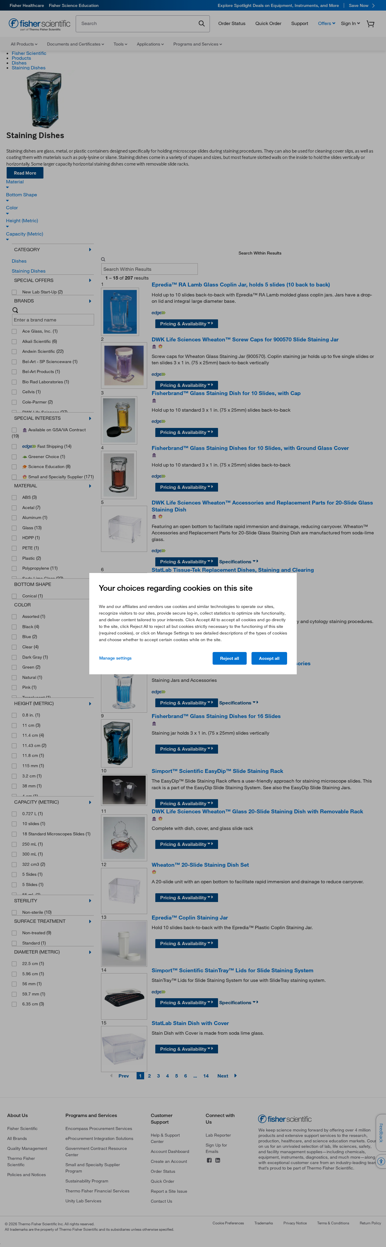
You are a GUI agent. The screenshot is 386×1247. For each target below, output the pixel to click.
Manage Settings (115, 658)
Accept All (269, 658)
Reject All (229, 658)
